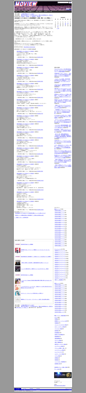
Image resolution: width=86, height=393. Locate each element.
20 (65, 24)
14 (67, 23)
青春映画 (56, 359)
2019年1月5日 (40, 57)
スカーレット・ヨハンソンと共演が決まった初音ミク (32, 293)
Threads (27, 16)
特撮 (25, 11)
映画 (16, 11)
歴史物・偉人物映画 (59, 334)
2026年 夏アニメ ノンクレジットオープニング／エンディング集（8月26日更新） (62, 142)
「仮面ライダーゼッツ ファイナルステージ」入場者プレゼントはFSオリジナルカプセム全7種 (62, 106)
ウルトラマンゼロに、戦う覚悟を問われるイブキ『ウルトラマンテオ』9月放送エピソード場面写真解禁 (62, 70)
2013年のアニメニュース (60, 275)
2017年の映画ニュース (59, 228)
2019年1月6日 (40, 73)
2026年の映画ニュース (59, 210)
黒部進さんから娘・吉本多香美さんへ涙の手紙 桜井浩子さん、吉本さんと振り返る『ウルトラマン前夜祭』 (62, 101)
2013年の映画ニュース (59, 235)
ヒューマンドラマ (58, 352)
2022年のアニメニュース (60, 258)
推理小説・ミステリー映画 (60, 344)
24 (57, 25)
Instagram (34, 16)
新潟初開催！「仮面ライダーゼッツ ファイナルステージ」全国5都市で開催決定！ (62, 131)
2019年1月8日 (40, 129)
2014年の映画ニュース (59, 234)
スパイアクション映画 (59, 350)
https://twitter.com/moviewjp (29, 46)
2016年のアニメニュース (60, 270)
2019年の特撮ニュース (20, 307)
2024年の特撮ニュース (59, 288)
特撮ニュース (26, 307)
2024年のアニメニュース (60, 254)
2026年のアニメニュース (60, 250)
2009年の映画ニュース (59, 243)
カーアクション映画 (59, 346)
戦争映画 (56, 330)
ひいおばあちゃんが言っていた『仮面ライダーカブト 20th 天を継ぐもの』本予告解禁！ (62, 116)
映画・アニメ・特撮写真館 (60, 315)
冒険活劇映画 (57, 338)
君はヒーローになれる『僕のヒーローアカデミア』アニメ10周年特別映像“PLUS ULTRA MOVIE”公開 (62, 152)
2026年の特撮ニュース (59, 284)
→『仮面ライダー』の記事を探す (21, 217)
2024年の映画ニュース (59, 214)
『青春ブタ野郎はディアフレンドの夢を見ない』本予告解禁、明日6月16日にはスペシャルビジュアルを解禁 (62, 161)
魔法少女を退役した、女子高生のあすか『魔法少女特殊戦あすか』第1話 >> (37, 15)
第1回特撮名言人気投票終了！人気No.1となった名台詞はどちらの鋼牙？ (36, 256)
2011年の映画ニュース (59, 239)
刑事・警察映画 (58, 342)
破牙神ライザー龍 (48, 11)
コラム (55, 317)
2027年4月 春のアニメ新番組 (27, 274)
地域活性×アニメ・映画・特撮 (60, 367)
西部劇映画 (57, 336)
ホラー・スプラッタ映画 (60, 326)
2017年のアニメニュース (60, 268)
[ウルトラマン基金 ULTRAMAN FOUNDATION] (63, 378)
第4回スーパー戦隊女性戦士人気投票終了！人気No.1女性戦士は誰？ (29, 215)
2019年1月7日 (40, 105)
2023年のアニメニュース (60, 256)
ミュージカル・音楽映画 (60, 361)
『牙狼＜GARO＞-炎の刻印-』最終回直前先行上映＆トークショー (34, 262)
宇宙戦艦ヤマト (30, 11)
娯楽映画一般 (57, 363)
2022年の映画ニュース (59, 218)
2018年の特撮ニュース (59, 300)
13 (65, 23)
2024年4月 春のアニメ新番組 (27, 244)
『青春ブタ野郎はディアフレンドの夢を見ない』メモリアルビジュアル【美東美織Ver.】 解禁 (62, 166)
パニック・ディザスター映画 (61, 324)
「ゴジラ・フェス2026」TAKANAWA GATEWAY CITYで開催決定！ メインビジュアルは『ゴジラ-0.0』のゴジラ (62, 80)
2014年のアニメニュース (60, 274)
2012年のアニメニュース (60, 277)
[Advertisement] (24, 226)
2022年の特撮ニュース (59, 292)
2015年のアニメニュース (60, 272)
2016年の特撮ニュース (59, 304)
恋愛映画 (56, 357)
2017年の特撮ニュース (59, 302)
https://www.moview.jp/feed (59, 385)
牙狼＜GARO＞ (39, 11)
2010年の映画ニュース (59, 241)
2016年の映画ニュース (59, 230)
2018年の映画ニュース (59, 226)
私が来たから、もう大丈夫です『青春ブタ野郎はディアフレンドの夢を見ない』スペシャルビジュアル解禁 (62, 156)
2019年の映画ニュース (59, 224)
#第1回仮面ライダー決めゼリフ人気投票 (25, 51)
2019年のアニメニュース (60, 264)
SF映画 (56, 319)
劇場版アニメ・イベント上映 (61, 321)
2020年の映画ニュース (59, 222)
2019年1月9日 (40, 161)
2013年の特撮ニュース (59, 310)
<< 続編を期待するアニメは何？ (27, 13)
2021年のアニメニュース (60, 260)
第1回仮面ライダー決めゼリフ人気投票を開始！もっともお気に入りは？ (30, 213)
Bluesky (23, 16)
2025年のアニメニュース (60, 252)
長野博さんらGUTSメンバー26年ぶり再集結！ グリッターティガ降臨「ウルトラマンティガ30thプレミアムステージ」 (62, 95)
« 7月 (58, 28)
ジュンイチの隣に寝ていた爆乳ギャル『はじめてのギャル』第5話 (34, 268)
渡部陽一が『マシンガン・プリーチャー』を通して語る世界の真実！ (35, 299)
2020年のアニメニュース (60, 262)
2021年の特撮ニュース (59, 294)
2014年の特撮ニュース (59, 308)
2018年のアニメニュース (60, 266)
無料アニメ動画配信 (59, 279)
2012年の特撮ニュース (59, 312)
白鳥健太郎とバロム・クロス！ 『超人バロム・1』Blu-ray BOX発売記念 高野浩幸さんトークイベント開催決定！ (62, 74)
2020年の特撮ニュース (59, 296)
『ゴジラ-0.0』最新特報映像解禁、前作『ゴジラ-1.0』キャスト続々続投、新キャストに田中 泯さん (62, 126)
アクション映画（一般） (60, 348)
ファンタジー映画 (58, 328)
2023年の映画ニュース (59, 216)
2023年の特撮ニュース (59, 290)
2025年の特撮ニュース (59, 286)
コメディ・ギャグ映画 (59, 354)
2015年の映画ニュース (59, 232)
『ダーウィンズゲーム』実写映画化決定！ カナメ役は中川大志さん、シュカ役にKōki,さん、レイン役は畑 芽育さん (62, 121)
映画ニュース (57, 209)
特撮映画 (56, 322)
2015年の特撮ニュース (59, 306)
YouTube (38, 16)
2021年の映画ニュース (59, 220)
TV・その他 (56, 369)
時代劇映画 (57, 332)
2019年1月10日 (40, 180)
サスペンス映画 (58, 340)
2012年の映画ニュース (59, 237)
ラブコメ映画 (57, 355)
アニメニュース (57, 249)
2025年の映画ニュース (59, 212)
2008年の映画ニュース (59, 245)
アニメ (20, 11)
